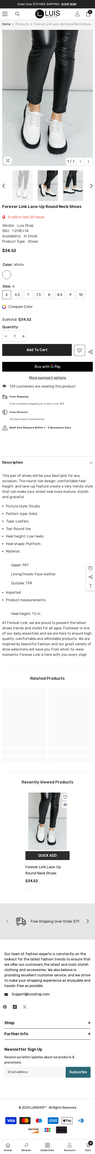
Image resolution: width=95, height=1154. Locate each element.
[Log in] (77, 14)
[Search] (17, 14)
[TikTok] (14, 1007)
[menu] (5, 14)
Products (22, 24)
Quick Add (47, 855)
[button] (80, 161)
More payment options (47, 378)
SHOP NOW (68, 4)
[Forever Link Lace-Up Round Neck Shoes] (47, 821)
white (27, 888)
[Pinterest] (5, 1007)
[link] (24, 752)
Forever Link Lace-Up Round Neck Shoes (43, 870)
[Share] (89, 351)
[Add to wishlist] (79, 350)
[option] (47, 98)
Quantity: (10, 327)
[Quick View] (65, 804)
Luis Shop (25, 225)
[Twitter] (24, 1007)
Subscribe (78, 1072)
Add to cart (37, 350)
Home (6, 24)
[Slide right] (87, 921)
